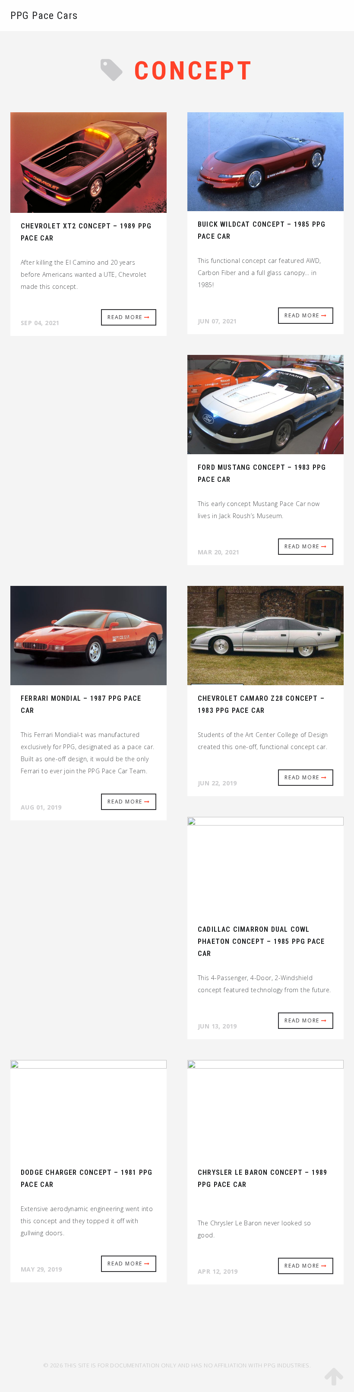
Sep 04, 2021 (40, 323)
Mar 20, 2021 (219, 552)
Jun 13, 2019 (217, 1026)
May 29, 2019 (41, 1269)
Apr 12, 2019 (218, 1271)
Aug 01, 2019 (41, 807)
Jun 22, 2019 (217, 783)
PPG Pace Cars (44, 15)
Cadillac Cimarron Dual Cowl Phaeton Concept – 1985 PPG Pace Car (261, 941)
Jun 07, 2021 (217, 321)
